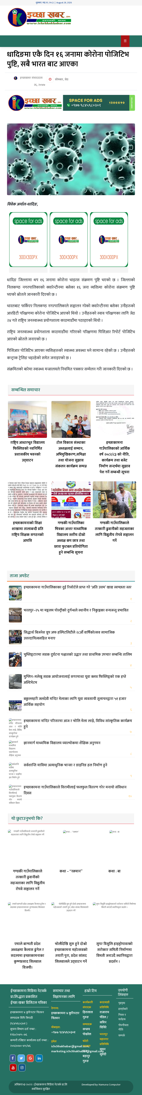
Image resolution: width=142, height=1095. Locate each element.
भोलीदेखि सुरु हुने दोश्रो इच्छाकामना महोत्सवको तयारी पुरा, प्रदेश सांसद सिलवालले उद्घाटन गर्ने (71, 953)
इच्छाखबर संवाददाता (31, 78)
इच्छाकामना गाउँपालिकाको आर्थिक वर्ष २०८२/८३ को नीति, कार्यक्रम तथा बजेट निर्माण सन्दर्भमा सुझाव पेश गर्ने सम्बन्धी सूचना (114, 457)
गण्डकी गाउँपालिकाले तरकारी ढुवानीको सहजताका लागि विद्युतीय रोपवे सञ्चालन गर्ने (114, 532)
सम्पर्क (121, 1035)
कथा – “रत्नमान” (71, 871)
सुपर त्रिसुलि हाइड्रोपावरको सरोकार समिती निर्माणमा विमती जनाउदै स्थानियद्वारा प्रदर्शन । (114, 953)
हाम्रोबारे (123, 1008)
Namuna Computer (110, 1084)
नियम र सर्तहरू (122, 1017)
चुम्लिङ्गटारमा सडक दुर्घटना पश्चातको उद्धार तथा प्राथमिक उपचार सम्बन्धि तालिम (78, 654)
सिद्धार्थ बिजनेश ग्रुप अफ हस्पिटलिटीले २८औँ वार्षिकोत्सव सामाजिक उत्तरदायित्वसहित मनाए (69, 635)
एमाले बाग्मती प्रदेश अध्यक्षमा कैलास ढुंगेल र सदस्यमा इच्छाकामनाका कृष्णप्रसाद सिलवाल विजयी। (27, 956)
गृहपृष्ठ (121, 1003)
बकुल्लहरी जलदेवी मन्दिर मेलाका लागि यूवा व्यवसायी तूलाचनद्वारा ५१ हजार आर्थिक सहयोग (75, 702)
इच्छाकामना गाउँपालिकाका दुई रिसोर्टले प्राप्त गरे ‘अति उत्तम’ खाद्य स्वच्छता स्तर (77, 587)
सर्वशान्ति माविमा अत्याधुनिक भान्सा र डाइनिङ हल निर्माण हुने (65, 765)
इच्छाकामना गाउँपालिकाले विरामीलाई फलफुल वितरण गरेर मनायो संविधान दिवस (75, 790)
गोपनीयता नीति (123, 1027)
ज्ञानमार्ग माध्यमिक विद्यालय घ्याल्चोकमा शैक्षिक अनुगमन (62, 743)
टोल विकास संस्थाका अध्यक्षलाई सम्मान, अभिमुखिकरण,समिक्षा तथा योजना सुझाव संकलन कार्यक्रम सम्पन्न (71, 454)
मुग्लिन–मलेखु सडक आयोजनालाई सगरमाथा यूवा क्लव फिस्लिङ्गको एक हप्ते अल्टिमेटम (75, 680)
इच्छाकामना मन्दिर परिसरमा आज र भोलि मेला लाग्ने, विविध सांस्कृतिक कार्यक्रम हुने (78, 724)
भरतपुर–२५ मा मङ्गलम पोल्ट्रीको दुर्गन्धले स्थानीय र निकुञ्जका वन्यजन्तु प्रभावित (76, 610)
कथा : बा (114, 871)
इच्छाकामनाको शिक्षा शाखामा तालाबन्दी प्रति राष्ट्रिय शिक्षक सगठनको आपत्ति (27, 532)
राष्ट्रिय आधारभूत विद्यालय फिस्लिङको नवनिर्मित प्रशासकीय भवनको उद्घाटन (27, 451)
